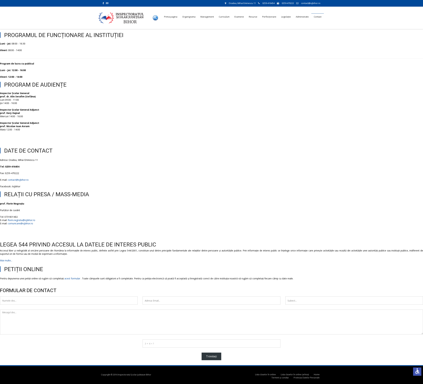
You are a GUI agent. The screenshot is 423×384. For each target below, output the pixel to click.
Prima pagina (170, 16)
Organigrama (188, 16)
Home (317, 374)
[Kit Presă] (109, 3)
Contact (317, 16)
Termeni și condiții (280, 377)
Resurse (253, 16)
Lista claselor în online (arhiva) (295, 374)
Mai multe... (6, 260)
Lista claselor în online (265, 374)
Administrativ (302, 16)
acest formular (72, 278)
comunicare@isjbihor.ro (20, 223)
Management (207, 16)
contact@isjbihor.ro (18, 179)
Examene (239, 16)
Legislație (286, 16)
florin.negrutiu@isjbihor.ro (21, 220)
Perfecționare (269, 16)
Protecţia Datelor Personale (307, 377)
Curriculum (224, 16)
